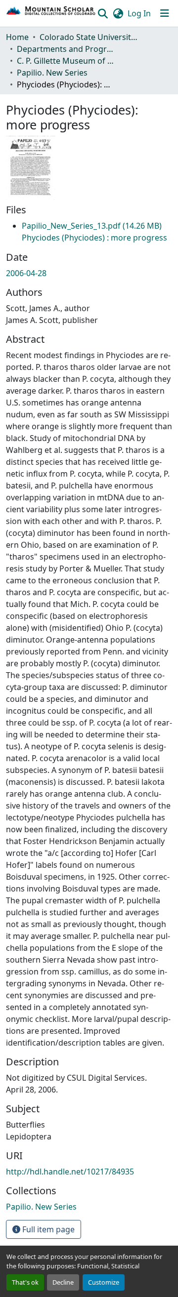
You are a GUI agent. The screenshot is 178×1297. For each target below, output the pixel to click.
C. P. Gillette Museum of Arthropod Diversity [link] (66, 60)
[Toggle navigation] (164, 13)
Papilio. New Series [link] (52, 72)
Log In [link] (139, 13)
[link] (94, 231)
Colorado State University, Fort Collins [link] (89, 37)
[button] (51, 13)
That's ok (25, 1282)
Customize (103, 1282)
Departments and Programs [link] (66, 48)
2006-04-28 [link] (26, 273)
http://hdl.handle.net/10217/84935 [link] (70, 1171)
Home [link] (17, 37)
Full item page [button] (47, 1229)
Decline (63, 1282)
